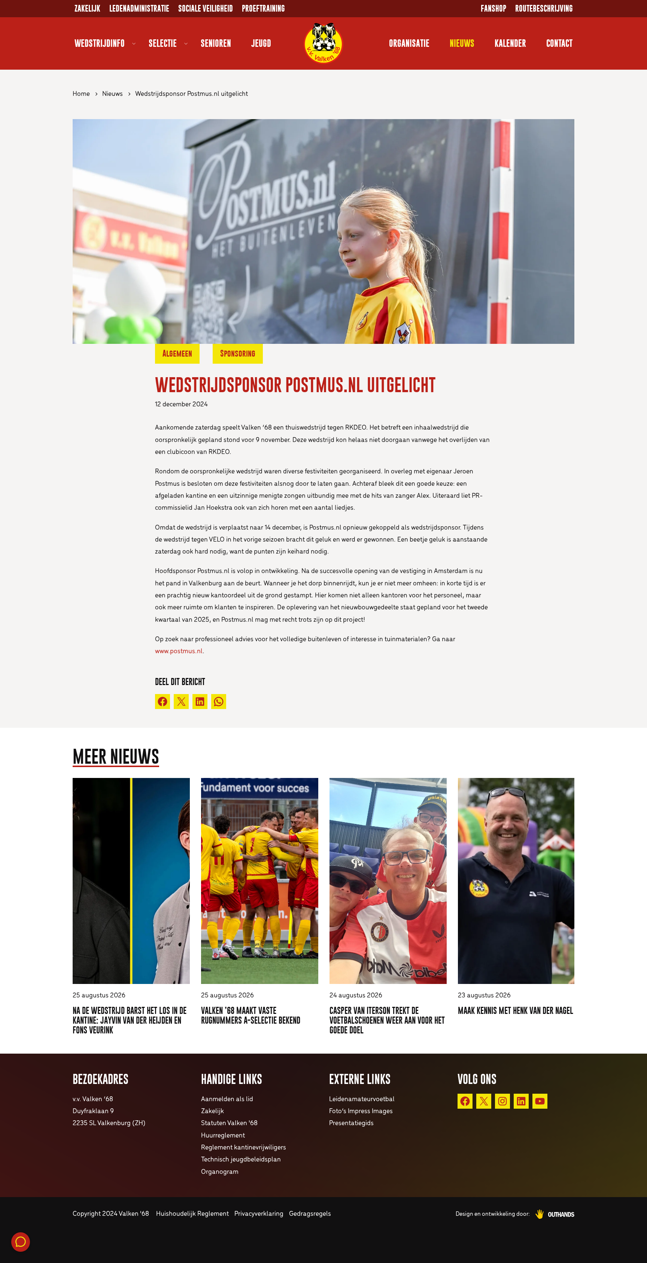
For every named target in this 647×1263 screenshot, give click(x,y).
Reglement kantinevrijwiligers (243, 1147)
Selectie (163, 43)
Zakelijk (87, 8)
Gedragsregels (310, 1214)
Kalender (510, 43)
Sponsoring (237, 353)
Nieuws (462, 43)
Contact (559, 43)
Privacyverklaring (258, 1214)
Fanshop (493, 8)
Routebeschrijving (544, 8)
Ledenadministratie (139, 8)
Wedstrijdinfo (100, 43)
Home (81, 94)
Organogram (220, 1172)
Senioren (216, 43)
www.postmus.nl (179, 651)
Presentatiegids (351, 1123)
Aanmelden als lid (227, 1099)
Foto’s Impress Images (361, 1111)
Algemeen (177, 353)
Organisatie (409, 43)
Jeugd (261, 43)
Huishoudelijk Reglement (192, 1214)
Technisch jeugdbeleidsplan (241, 1159)
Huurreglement (223, 1135)
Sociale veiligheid (205, 8)
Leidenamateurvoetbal (362, 1099)
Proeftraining (263, 8)
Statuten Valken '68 (229, 1123)
